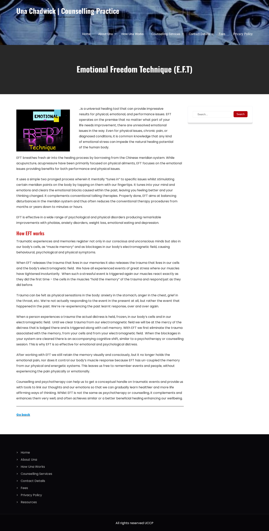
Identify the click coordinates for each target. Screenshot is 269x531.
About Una (105, 34)
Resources (29, 502)
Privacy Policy (243, 34)
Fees (222, 34)
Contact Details (199, 34)
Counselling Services (165, 34)
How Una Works (133, 34)
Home (86, 34)
